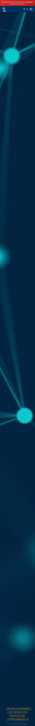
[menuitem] (30, 9)
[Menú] (30, 9)
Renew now (29, 2)
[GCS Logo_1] (14, 9)
